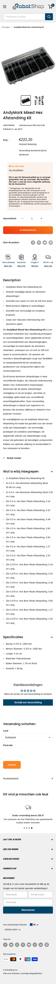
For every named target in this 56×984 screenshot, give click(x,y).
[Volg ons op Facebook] (5, 945)
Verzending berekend (29, 150)
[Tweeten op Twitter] (45, 242)
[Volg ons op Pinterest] (23, 945)
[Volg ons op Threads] (46, 945)
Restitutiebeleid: (11, 778)
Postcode (8, 745)
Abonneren (28, 910)
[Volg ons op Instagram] (17, 945)
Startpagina (6, 27)
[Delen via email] (51, 242)
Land (5, 730)
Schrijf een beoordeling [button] (28, 702)
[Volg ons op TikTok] (35, 945)
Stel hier (34, 266)
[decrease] (22, 218)
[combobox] (24, 16)
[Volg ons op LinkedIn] (41, 945)
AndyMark (9, 125)
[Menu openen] (4, 6)
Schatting (12, 765)
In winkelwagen (28, 230)
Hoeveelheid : (10, 218)
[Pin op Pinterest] (39, 242)
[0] (50, 7)
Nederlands (12, 929)
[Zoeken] (49, 16)
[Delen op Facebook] (33, 242)
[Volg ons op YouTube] (29, 945)
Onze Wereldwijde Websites (15, 925)
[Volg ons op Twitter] (11, 945)
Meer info (8, 266)
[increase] (41, 218)
